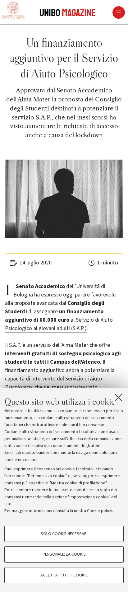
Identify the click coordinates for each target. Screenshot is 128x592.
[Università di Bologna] (13, 10)
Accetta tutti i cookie (64, 575)
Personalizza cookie (64, 554)
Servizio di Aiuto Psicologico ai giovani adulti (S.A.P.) (59, 324)
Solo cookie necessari (64, 534)
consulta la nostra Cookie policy (82, 511)
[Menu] (97, 12)
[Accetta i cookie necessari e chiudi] (118, 397)
